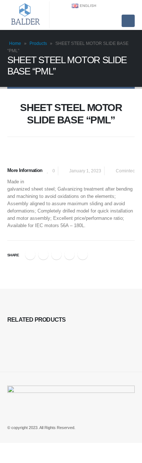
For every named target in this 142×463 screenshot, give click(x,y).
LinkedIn (56, 254)
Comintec (125, 170)
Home (15, 43)
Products (38, 43)
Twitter (43, 254)
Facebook (30, 254)
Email (83, 254)
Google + (69, 254)
